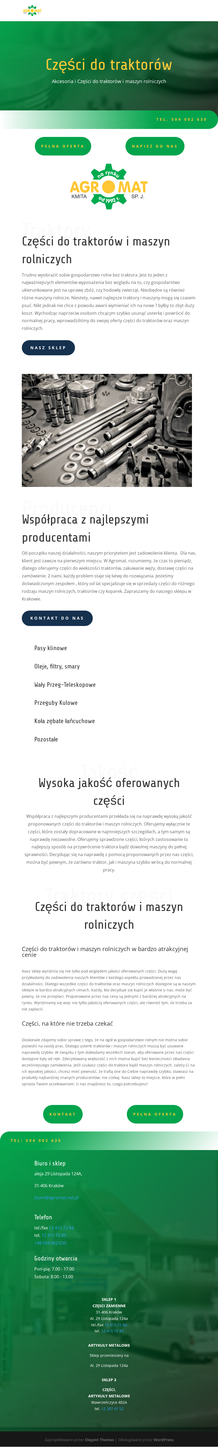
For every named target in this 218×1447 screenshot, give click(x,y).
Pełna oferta (63, 146)
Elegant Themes (99, 1439)
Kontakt (62, 1114)
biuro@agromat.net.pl (56, 1197)
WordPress (164, 1439)
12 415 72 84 (61, 1228)
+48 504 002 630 (50, 1243)
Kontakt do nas (57, 618)
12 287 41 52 (112, 1408)
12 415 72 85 (53, 1235)
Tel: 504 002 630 (36, 1140)
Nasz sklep (48, 347)
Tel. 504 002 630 (181, 119)
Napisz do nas (155, 146)
